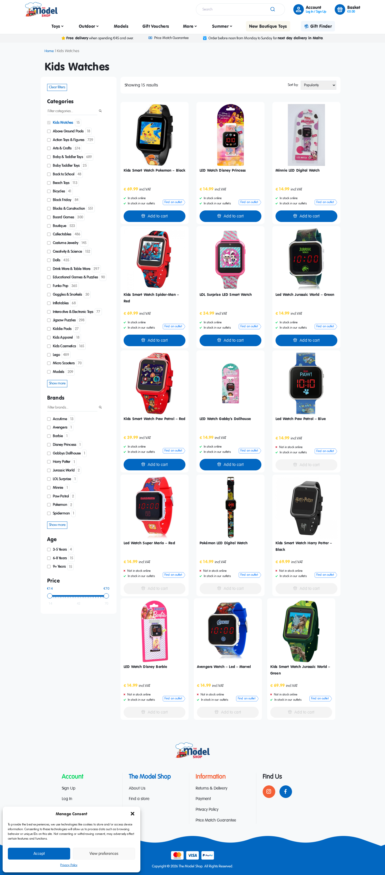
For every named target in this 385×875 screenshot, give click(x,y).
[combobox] (240, 9)
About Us (137, 788)
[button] (132, 813)
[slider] (49, 596)
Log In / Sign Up (316, 11)
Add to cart (158, 216)
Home (49, 51)
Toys (56, 26)
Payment (203, 799)
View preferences (104, 854)
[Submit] (272, 9)
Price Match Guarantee (171, 38)
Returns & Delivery (211, 788)
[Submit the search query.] (100, 111)
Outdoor (87, 26)
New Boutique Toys (268, 26)
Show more (57, 383)
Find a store (139, 799)
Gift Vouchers (155, 26)
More (188, 26)
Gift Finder (321, 26)
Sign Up (68, 788)
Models (121, 26)
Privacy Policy (68, 865)
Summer (220, 26)
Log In (67, 799)
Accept (39, 854)
